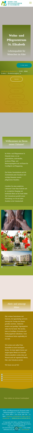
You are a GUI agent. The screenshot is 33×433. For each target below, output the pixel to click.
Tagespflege (16, 90)
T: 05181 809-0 (24, 65)
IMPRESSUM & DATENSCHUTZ (20, 418)
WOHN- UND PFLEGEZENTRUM (15, 3)
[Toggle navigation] (30, 2)
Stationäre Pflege (16, 85)
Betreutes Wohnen (16, 96)
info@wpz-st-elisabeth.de (9, 71)
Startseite (16, 79)
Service (10, 102)
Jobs (23, 102)
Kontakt (16, 108)
